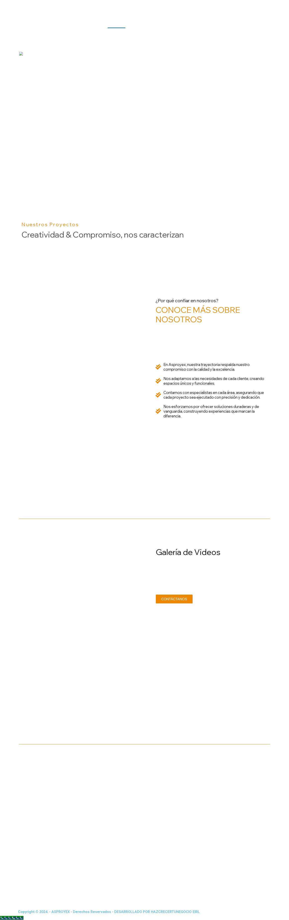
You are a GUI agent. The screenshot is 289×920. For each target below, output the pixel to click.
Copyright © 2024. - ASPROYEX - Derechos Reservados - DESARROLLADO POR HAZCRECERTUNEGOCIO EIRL (109, 912)
